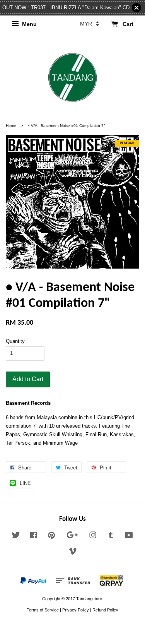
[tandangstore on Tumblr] (110, 536)
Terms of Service (43, 610)
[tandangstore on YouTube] (129, 536)
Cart (127, 24)
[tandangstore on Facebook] (33, 536)
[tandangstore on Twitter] (16, 536)
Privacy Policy (75, 610)
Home (11, 125)
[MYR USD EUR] (89, 23)
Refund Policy (105, 610)
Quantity (15, 341)
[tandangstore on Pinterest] (51, 536)
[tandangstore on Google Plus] (72, 536)
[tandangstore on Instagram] (93, 536)
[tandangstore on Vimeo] (72, 553)
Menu (28, 24)
